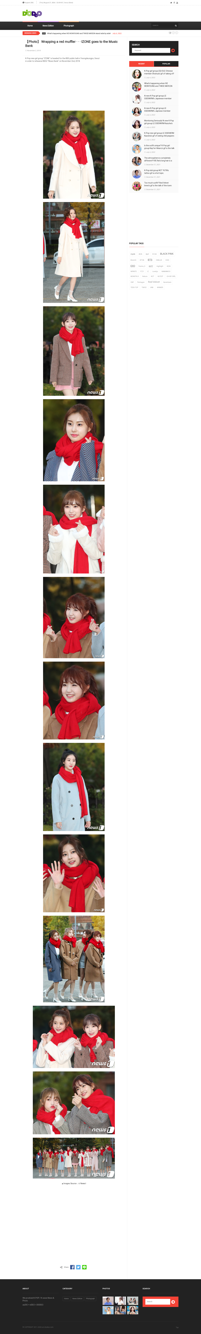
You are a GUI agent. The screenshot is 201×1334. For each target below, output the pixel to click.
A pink (133, 254)
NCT (152, 276)
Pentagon (141, 282)
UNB (151, 287)
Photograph (69, 26)
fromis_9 (142, 266)
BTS (150, 259)
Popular (166, 64)
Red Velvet (154, 281)
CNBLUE (159, 260)
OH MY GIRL (171, 276)
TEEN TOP (134, 287)
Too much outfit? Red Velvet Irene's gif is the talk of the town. (158, 184)
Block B (133, 260)
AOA (140, 254)
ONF (132, 282)
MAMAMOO (166, 271)
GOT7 (151, 266)
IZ (148, 271)
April (147, 254)
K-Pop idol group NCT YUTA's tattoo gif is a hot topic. (156, 171)
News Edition (48, 26)
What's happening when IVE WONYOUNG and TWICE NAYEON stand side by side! (158, 86)
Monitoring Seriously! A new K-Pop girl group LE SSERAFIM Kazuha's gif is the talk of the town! (159, 123)
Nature (144, 276)
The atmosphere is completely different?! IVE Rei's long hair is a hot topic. (158, 160)
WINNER (160, 287)
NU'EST (160, 276)
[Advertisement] (128, 13)
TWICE (144, 287)
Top (177, 1327)
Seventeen (167, 282)
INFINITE (134, 271)
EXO (133, 265)
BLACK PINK (167, 253)
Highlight (160, 266)
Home (30, 26)
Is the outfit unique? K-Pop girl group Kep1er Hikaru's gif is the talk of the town (159, 148)
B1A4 (154, 254)
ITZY (142, 271)
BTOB (142, 260)
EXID (167, 260)
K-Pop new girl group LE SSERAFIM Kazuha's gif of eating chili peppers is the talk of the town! (159, 136)
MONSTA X (135, 276)
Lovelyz (155, 271)
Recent (141, 64)
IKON (169, 266)
